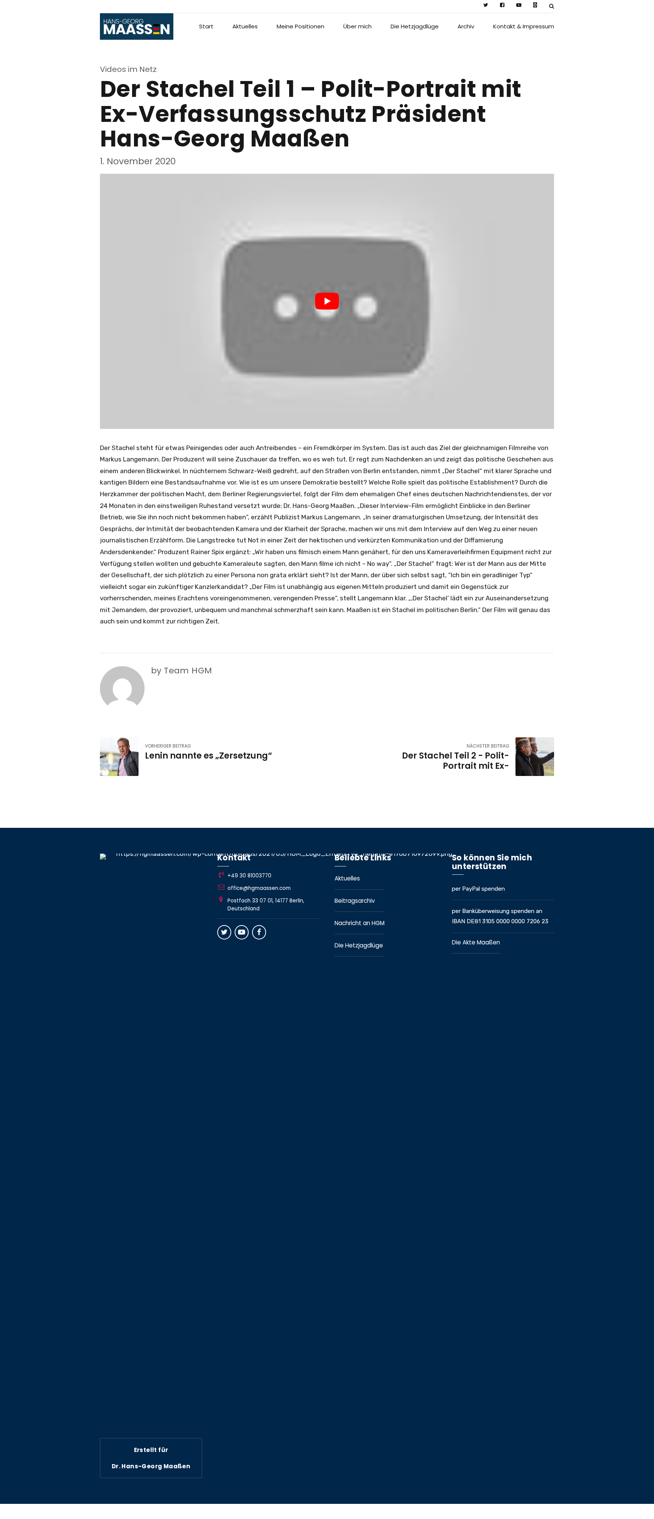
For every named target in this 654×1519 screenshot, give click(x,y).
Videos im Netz (128, 69)
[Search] (551, 6)
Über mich (357, 26)
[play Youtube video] (327, 301)
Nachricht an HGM (360, 923)
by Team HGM (181, 670)
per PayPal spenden (478, 888)
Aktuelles (245, 26)
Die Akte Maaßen (476, 942)
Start (206, 26)
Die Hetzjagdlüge (415, 26)
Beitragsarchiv (355, 901)
